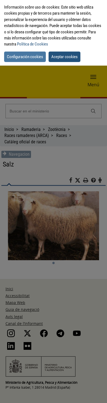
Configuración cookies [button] (25, 56)
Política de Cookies (32, 44)
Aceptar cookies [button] (64, 56)
